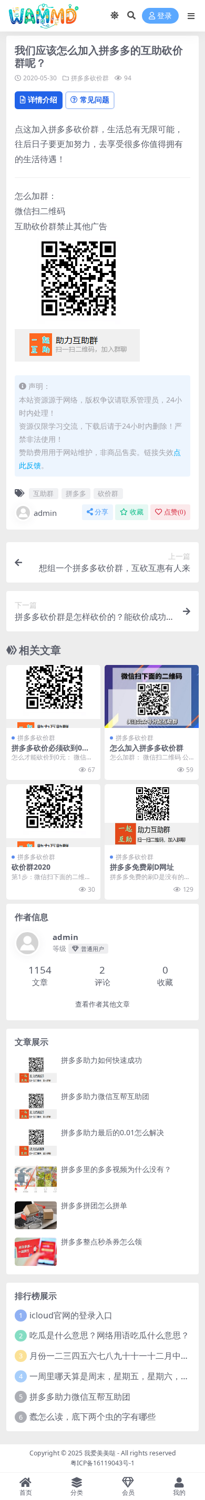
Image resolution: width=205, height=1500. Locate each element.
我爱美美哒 (100, 1453)
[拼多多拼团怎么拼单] (36, 1215)
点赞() (175, 512)
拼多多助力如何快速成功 (101, 1060)
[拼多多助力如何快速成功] (36, 1070)
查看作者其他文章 (102, 1004)
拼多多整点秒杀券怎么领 (101, 1242)
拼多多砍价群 (90, 77)
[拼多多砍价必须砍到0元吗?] (53, 696)
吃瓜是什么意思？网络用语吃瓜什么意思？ (109, 1335)
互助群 (43, 493)
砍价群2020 (31, 867)
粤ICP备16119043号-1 (102, 1463)
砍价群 (108, 493)
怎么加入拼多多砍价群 (146, 748)
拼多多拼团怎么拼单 (94, 1205)
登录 (164, 16)
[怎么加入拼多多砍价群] (152, 696)
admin (45, 513)
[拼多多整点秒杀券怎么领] (36, 1251)
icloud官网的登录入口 (70, 1315)
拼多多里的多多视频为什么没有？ (116, 1169)
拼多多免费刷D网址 (142, 867)
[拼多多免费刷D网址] (152, 815)
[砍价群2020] (53, 815)
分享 (101, 512)
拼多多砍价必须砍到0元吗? (50, 752)
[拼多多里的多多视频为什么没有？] (36, 1179)
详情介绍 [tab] (42, 99)
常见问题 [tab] (94, 99)
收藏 (137, 512)
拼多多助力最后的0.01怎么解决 (112, 1132)
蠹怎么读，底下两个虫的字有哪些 (92, 1416)
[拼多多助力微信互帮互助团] (36, 1106)
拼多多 (76, 493)
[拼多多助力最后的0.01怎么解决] (36, 1142)
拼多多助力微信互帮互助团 (105, 1096)
